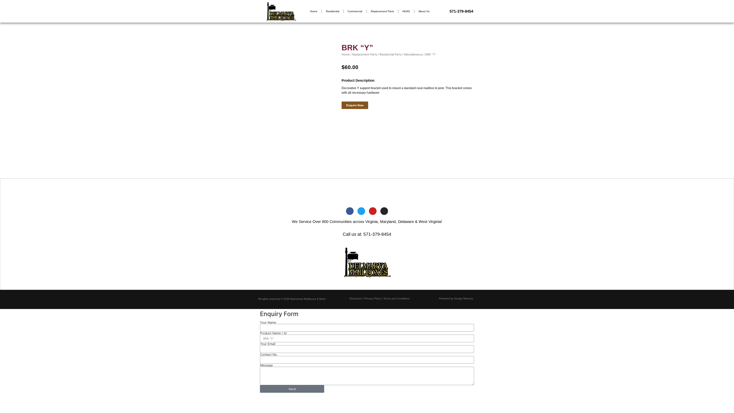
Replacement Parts (382, 11)
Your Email (267, 343)
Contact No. (269, 354)
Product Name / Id (273, 333)
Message (266, 365)
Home (313, 11)
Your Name (268, 322)
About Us (424, 11)
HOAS (406, 11)
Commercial (355, 11)
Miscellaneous (413, 54)
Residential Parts (391, 54)
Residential (332, 11)
